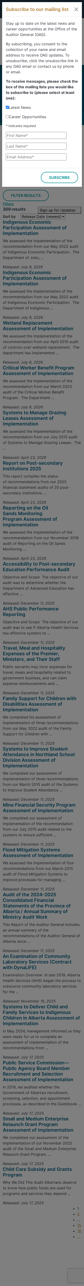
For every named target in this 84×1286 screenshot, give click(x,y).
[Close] (76, 9)
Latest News (20, 107)
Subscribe (59, 177)
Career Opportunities (27, 116)
